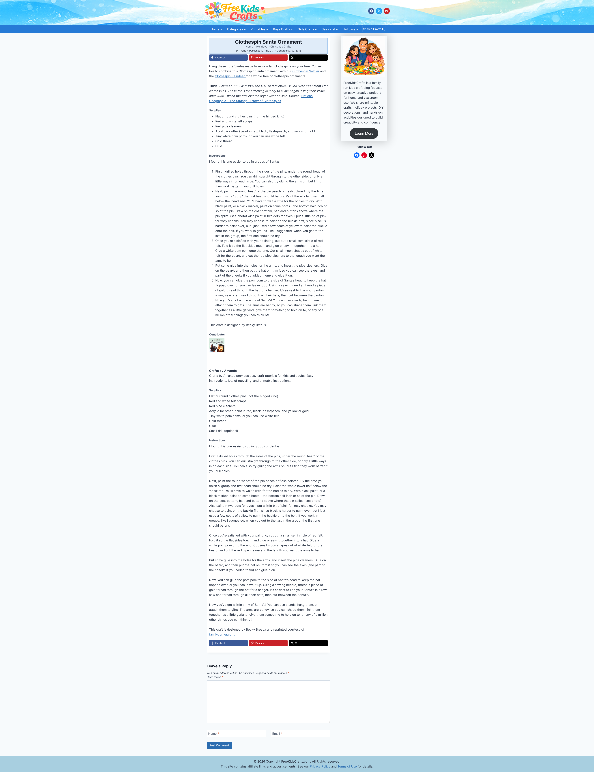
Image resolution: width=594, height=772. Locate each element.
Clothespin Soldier (305, 71)
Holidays (261, 46)
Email (277, 733)
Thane (242, 50)
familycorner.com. (222, 634)
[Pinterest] (387, 11)
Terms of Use (347, 766)
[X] (379, 11)
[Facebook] (371, 11)
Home (249, 46)
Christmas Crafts (280, 46)
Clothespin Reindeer (230, 76)
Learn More (364, 133)
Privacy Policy (320, 766)
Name (213, 733)
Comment (215, 677)
